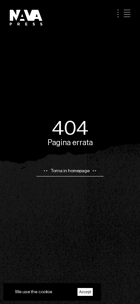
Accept (85, 292)
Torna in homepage (70, 170)
